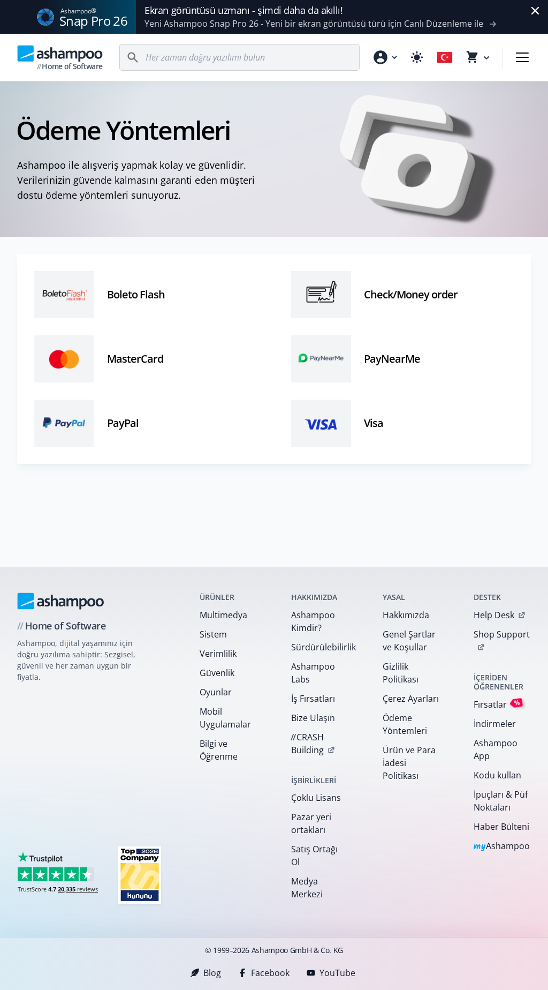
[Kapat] (535, 10)
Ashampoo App (495, 749)
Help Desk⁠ (494, 615)
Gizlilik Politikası (400, 673)
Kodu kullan (497, 775)
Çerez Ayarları (411, 698)
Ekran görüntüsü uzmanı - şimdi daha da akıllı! (243, 10)
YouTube (337, 973)
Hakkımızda (406, 615)
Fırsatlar (497, 704)
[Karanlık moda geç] (417, 57)
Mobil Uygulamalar (225, 718)
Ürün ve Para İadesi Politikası (409, 763)
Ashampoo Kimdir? (313, 621)
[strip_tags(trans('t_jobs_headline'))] (139, 874)
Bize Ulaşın (313, 718)
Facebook (270, 973)
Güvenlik (217, 673)
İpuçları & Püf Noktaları (501, 801)
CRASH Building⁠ (307, 743)
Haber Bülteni (501, 826)
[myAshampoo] (385, 57)
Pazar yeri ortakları (311, 823)
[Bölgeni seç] (445, 57)
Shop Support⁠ (502, 634)
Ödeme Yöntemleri (405, 724)
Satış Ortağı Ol (314, 855)
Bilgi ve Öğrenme (219, 750)
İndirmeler (495, 724)
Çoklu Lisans (316, 798)
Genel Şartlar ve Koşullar (409, 640)
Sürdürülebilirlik (323, 647)
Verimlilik (218, 653)
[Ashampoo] (61, 601)
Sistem (213, 634)
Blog (212, 973)
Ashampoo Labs (313, 673)
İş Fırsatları (313, 698)
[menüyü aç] (522, 57)
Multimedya (223, 615)
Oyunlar (216, 692)
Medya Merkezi (307, 887)
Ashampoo (502, 846)
